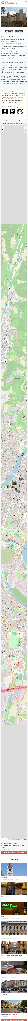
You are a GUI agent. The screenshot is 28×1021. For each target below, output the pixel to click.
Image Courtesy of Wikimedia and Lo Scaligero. (9, 879)
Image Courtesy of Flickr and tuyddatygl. (8, 977)
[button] (14, 482)
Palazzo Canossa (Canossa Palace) (8, 936)
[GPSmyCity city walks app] (9, 2)
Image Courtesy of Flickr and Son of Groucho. (9, 1016)
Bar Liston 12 (4, 995)
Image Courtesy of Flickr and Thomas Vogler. (9, 997)
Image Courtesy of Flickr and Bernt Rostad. (9, 899)
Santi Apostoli (4, 877)
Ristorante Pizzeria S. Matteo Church (9, 975)
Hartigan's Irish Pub (5, 897)
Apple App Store (19, 97)
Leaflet (13, 839)
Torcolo (2, 916)
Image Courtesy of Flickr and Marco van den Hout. (10, 918)
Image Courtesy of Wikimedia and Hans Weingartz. (10, 958)
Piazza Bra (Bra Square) (6, 1014)
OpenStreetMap (19, 839)
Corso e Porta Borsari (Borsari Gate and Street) (11, 955)
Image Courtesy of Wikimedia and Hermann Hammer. (10, 87)
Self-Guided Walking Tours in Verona (13, 93)
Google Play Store (6, 99)
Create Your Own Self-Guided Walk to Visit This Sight (14, 124)
